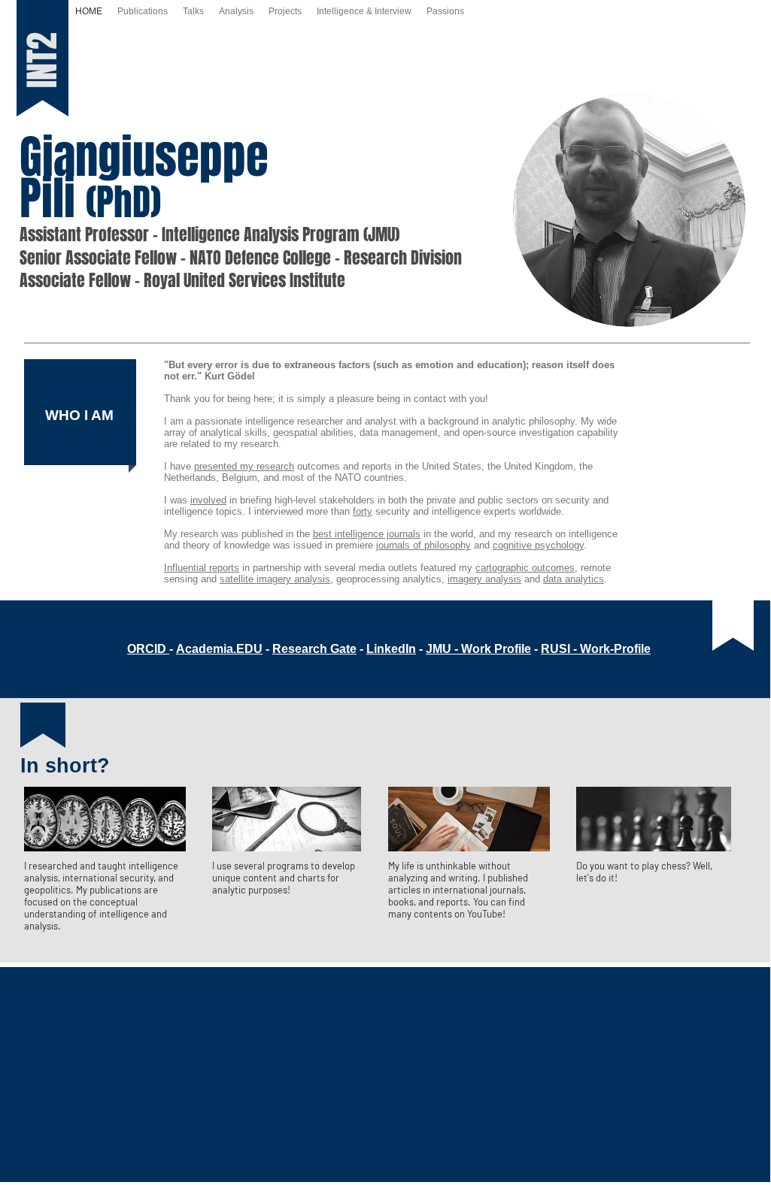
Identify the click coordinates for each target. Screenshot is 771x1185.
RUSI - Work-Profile (596, 648)
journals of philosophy (423, 545)
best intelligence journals (366, 534)
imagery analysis (484, 579)
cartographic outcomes (525, 567)
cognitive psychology (538, 545)
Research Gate (314, 648)
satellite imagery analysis (275, 579)
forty (362, 511)
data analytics (573, 579)
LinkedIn (391, 648)
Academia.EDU (219, 648)
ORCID (146, 648)
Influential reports (201, 567)
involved (208, 500)
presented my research (244, 466)
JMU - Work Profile (478, 648)
